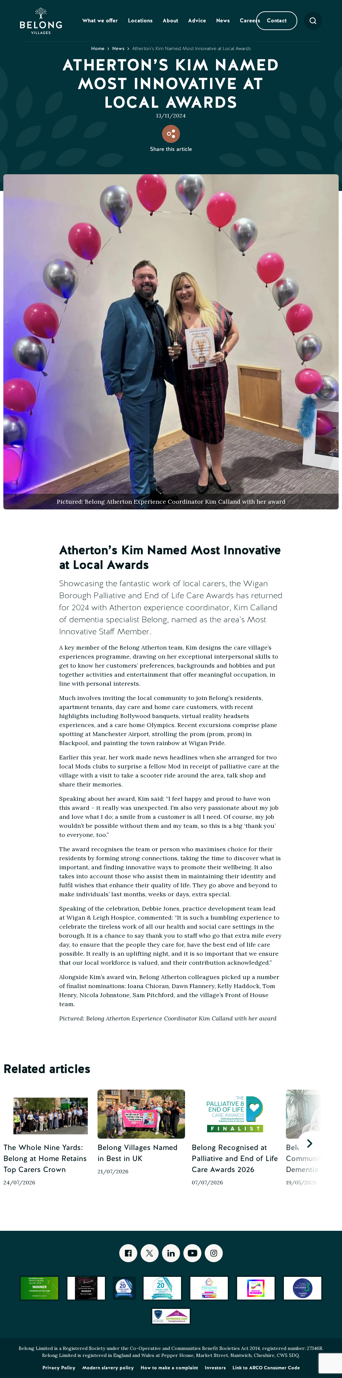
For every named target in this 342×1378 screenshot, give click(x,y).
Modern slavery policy (108, 1368)
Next (309, 1143)
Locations (140, 20)
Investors (215, 1368)
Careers (250, 20)
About (170, 20)
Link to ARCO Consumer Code (266, 1368)
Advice (197, 20)
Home (98, 48)
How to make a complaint (169, 1368)
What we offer (100, 20)
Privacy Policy (58, 1368)
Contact (277, 20)
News (223, 20)
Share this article (171, 149)
